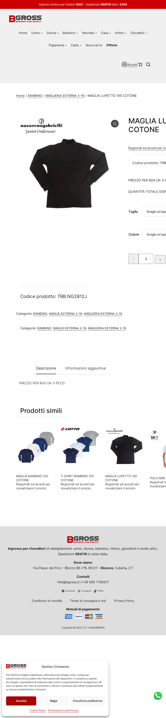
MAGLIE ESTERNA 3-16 (65, 314)
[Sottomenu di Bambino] (77, 33)
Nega (53, 700)
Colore (134, 234)
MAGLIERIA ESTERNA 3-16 (65, 96)
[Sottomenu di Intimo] (126, 33)
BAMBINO (35, 96)
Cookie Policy (38, 710)
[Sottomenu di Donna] (58, 33)
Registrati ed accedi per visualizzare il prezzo (33, 486)
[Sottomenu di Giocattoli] (146, 33)
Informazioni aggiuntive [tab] (85, 368)
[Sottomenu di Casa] (110, 33)
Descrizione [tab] (46, 368)
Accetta (21, 700)
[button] (115, 123)
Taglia (133, 212)
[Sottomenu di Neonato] (96, 33)
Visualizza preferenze (87, 700)
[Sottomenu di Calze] (81, 45)
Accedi (132, 64)
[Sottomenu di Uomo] (42, 33)
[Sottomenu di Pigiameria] (66, 45)
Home (20, 96)
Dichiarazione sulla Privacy (63, 710)
